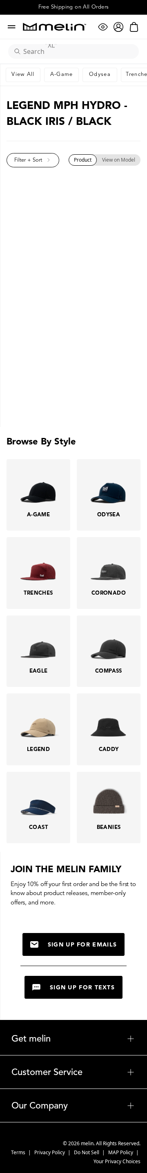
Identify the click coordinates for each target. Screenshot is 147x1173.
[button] (33, 160)
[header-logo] (54, 27)
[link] (23, 75)
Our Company (73, 1106)
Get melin (73, 1039)
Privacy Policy (50, 1152)
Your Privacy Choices (117, 1161)
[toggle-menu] (93, 1039)
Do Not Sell (87, 1152)
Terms (19, 1152)
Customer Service (73, 1072)
